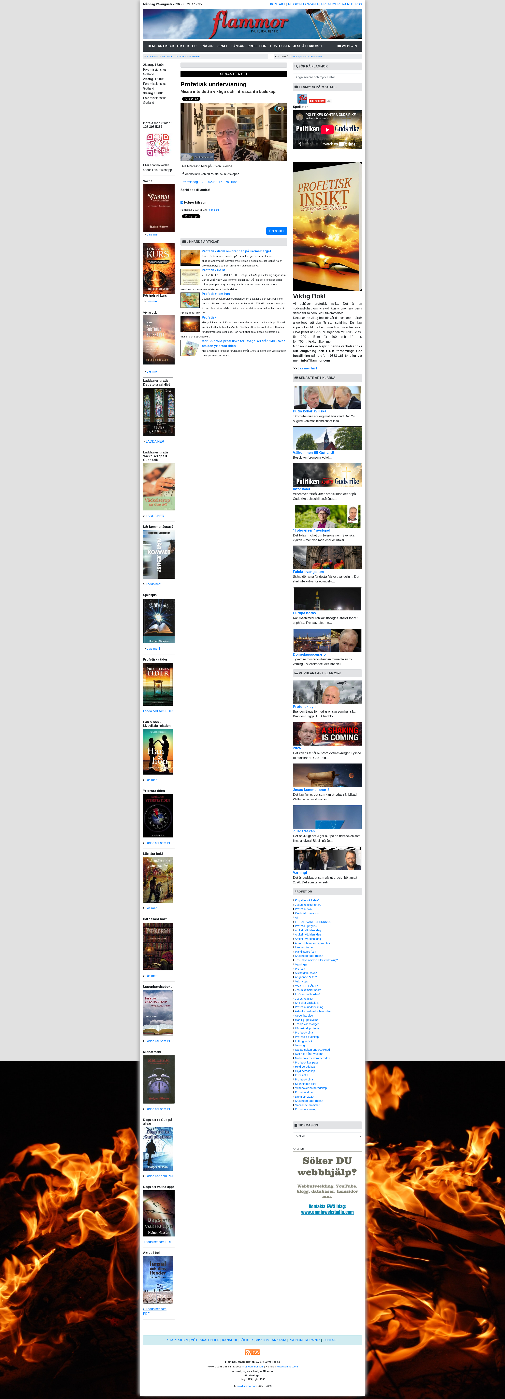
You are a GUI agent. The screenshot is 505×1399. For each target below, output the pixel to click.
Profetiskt (210, 317)
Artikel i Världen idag (308, 930)
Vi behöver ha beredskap (311, 1088)
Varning (300, 1045)
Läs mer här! (307, 368)
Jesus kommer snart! (311, 790)
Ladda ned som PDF (159, 1176)
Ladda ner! (153, 584)
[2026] (327, 734)
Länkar (237, 46)
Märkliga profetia (305, 951)
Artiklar (166, 46)
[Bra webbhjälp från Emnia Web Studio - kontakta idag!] (327, 1185)
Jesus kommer (304, 998)
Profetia (300, 968)
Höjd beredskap (305, 1066)
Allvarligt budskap (306, 973)
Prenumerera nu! (337, 4)
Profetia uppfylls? (306, 926)
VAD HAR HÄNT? (306, 985)
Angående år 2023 (306, 977)
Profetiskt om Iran (216, 293)
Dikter (183, 46)
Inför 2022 (301, 1075)
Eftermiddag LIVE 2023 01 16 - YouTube (209, 182)
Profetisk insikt (213, 270)
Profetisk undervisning (188, 56)
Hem (152, 46)
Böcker (246, 1340)
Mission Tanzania (303, 4)
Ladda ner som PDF (157, 1242)
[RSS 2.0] (252, 1352)
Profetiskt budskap (307, 1036)
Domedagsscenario (309, 654)
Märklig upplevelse (306, 1019)
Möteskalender (205, 1340)
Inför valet (301, 489)
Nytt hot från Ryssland (309, 1053)
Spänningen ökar (305, 1083)
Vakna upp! (302, 981)
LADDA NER (155, 441)
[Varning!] (327, 858)
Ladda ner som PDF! (159, 843)
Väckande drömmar (307, 1105)
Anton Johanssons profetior (312, 943)
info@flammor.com (253, 1366)
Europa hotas (304, 613)
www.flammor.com (287, 1366)
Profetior (257, 46)
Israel (222, 46)
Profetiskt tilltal (304, 1032)
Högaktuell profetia (307, 1028)
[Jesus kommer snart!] (327, 775)
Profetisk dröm (304, 1092)
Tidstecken (279, 46)
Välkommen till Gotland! (313, 453)
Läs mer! (153, 648)
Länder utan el (304, 947)
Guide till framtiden (307, 913)
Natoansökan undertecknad (312, 1049)
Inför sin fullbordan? (308, 994)
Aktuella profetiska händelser (306, 56)
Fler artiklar (276, 231)
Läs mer (152, 371)
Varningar (301, 964)
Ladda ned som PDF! (158, 711)
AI (296, 917)
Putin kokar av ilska (309, 411)
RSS (358, 4)
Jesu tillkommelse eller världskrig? (316, 960)
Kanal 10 (229, 1340)
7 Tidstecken (304, 831)
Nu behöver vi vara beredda (312, 1058)
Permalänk (213, 209)
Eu (194, 46)
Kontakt (277, 4)
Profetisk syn (304, 707)
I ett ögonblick (303, 1041)
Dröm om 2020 (304, 1096)
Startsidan (152, 56)
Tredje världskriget (307, 1024)
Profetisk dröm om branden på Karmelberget (236, 251)
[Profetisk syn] (327, 692)
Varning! (300, 873)
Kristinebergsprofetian (309, 955)
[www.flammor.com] (252, 24)
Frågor (206, 46)
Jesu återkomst (308, 46)
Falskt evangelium (308, 572)
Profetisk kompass (307, 1062)
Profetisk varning (305, 1109)
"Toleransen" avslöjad (311, 530)
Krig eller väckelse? (307, 900)
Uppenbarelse (304, 1015)
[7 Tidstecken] (327, 817)
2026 (297, 748)
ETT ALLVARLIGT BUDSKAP (313, 921)
